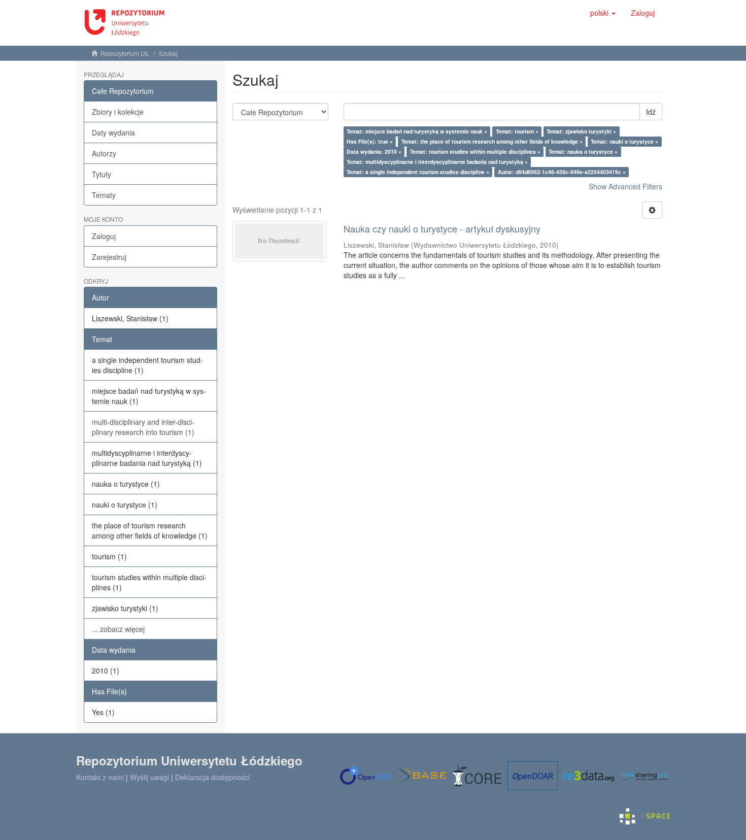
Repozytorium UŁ (124, 53)
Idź (651, 112)
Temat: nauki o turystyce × (624, 141)
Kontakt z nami (100, 777)
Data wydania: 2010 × (374, 151)
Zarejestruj (109, 257)
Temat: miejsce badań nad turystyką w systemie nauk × (417, 131)
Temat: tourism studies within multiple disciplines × (475, 151)
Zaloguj (104, 236)
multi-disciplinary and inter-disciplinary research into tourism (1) (143, 427)
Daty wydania (113, 132)
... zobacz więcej (118, 629)
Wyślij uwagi (149, 777)
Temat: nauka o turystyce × (583, 151)
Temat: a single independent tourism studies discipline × (418, 172)
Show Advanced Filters (625, 186)
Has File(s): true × (370, 141)
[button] (603, 12)
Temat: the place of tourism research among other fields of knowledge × (492, 141)
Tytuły (101, 174)
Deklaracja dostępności (212, 777)
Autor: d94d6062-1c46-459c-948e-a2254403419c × (562, 172)
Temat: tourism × (517, 131)
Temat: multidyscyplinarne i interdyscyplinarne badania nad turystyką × (437, 161)
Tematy (104, 195)
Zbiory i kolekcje (118, 112)
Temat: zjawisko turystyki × (581, 131)
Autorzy (104, 153)
